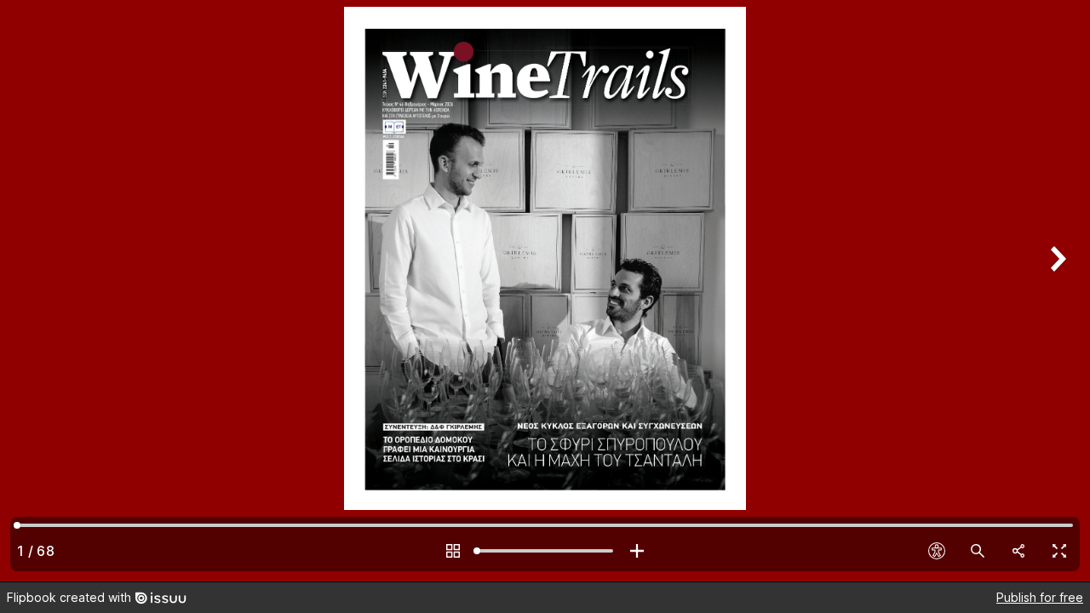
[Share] (1018, 551)
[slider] (545, 550)
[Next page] (1056, 290)
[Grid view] (453, 551)
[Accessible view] (937, 551)
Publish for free (1039, 597)
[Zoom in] (637, 551)
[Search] (978, 551)
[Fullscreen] (1059, 551)
